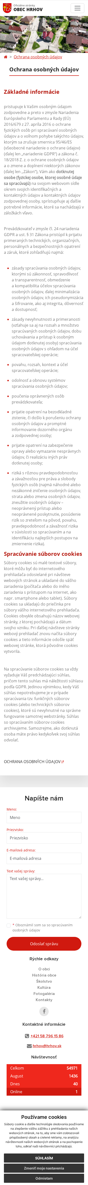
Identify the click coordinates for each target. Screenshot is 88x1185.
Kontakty (44, 1000)
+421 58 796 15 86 (47, 1036)
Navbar (12, 8)
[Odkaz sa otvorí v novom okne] (44, 1011)
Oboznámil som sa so (42, 927)
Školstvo (44, 981)
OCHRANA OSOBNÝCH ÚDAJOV (32, 761)
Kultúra (44, 988)
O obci (44, 969)
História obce (44, 975)
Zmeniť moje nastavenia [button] (44, 1168)
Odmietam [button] (44, 1178)
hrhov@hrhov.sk (47, 1046)
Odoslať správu (44, 943)
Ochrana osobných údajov (38, 57)
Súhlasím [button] (44, 1158)
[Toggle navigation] (77, 8)
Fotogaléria (44, 994)
